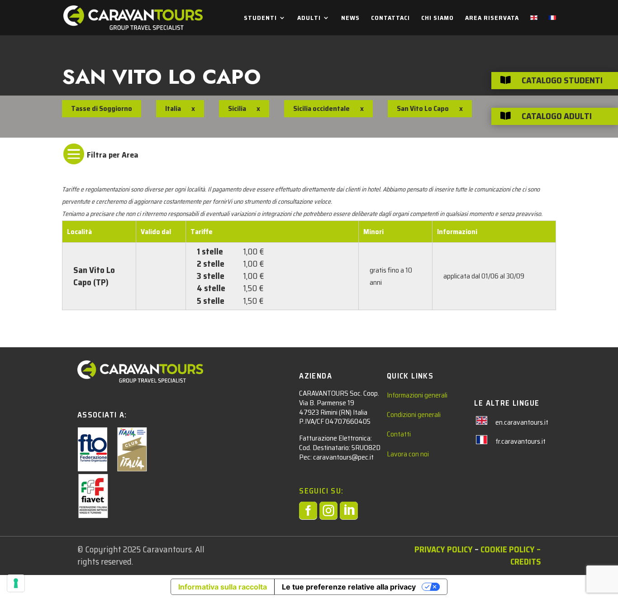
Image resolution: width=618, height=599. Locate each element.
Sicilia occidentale (321, 108)
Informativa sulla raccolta (222, 586)
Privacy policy (443, 549)
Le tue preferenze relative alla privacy (349, 586)
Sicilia (237, 108)
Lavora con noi (408, 454)
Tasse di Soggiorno (101, 108)
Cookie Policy (507, 549)
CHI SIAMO (437, 18)
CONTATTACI (390, 18)
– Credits (525, 555)
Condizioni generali (414, 414)
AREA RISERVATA (492, 18)
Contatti (399, 434)
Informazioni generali (417, 395)
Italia (173, 108)
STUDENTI (260, 18)
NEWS (350, 18)
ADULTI (309, 18)
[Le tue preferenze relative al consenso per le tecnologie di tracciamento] (15, 583)
